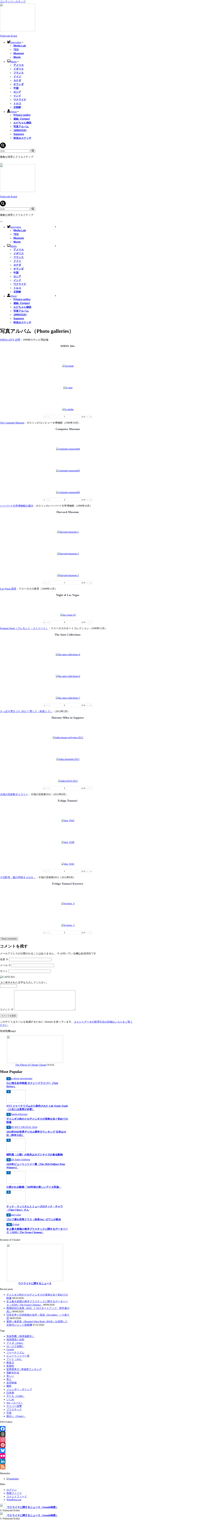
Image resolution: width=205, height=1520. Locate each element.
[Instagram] (35, 1439)
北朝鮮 (17, 107)
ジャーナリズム (15, 1352)
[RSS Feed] (35, 1466)
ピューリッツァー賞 (17, 1355)
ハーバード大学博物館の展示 (16, 505)
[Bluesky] (35, 1450)
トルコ (17, 103)
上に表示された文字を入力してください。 (24, 982)
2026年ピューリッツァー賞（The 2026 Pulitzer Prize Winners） (35, 1166)
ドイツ (17, 76)
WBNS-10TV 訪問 (10, 339)
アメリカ (18, 65)
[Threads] (35, 1434)
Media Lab (19, 45)
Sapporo (18, 134)
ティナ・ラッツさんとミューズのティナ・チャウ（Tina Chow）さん (34, 1208)
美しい (10, 1376)
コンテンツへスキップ (13, 1)
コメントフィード (16, 1496)
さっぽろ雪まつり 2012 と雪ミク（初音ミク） (26, 711)
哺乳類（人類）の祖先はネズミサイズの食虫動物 (34, 1154)
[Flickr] (35, 1456)
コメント (6, 1009)
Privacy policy (22, 115)
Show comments (9, 939)
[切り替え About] (55, 295)
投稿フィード (14, 1493)
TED (16, 49)
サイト (4, 971)
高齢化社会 (12, 1372)
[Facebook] (35, 1428)
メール (5, 965)
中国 (16, 88)
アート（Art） (14, 1359)
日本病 (10, 1392)
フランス (18, 72)
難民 (9, 1386)
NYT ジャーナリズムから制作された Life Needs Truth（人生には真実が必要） (37, 1108)
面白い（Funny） (16, 1416)
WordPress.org (13, 1499)
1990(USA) (19, 130)
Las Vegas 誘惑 (8, 588)
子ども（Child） (15, 1396)
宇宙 (9, 1412)
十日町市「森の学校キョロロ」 (18, 877)
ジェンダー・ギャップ (19, 1389)
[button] (22, 42)
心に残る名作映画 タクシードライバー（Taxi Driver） (32, 1085)
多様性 (10, 1366)
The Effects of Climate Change (31, 1065)
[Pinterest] (35, 1445)
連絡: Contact (21, 118)
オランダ (18, 84)
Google (10, 1349)
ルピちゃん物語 (22, 122)
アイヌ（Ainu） (15, 1343)
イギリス (18, 69)
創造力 (10, 1362)
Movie (17, 57)
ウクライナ (19, 99)
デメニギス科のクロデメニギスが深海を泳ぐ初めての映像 (37, 1120)
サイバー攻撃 (14, 1406)
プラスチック (14, 1409)
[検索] (3, 147)
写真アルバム (21, 126)
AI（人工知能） (15, 1346)
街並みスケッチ (22, 138)
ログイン (11, 1489)
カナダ (17, 80)
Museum (18, 53)
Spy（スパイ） (14, 1402)
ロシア (17, 92)
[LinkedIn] (35, 1461)
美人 (9, 1379)
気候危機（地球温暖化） (20, 1336)
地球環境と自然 (15, 1339)
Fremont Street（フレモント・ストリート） (24, 628)
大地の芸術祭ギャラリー (14, 794)
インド (17, 95)
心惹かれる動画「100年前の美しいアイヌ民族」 (34, 1187)
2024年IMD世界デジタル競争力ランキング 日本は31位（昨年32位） (36, 1133)
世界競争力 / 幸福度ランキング (24, 1369)
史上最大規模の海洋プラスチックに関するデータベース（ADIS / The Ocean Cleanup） (37, 1231)
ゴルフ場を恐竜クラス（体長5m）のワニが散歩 (33, 1219)
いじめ (10, 1399)
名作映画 (11, 1382)
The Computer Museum (12, 422)
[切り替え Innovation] (55, 226)
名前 (4, 959)
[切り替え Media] (55, 246)
